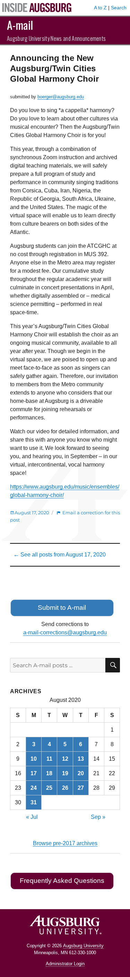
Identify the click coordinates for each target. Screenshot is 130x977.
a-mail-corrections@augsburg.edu (65, 632)
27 (81, 788)
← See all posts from (60, 555)
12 (65, 759)
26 (65, 788)
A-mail (20, 25)
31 (34, 802)
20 (81, 773)
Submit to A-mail (62, 607)
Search (119, 7)
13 (81, 759)
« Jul (32, 817)
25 (49, 788)
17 (34, 773)
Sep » (98, 817)
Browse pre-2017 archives (65, 843)
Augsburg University (83, 945)
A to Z (100, 7)
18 (49, 773)
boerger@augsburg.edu (60, 96)
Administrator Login (65, 963)
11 (49, 759)
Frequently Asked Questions (62, 880)
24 (34, 788)
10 (34, 759)
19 (65, 773)
